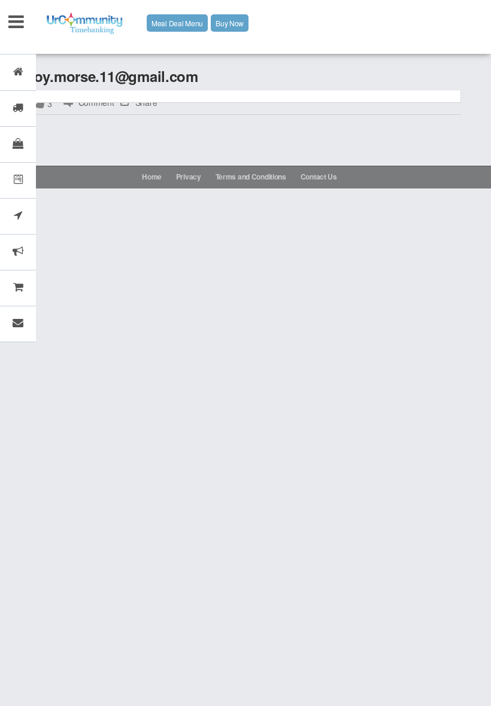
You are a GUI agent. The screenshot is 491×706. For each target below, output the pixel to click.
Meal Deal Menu (177, 23)
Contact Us (319, 176)
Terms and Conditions (251, 176)
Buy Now (230, 23)
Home (152, 176)
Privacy (188, 176)
